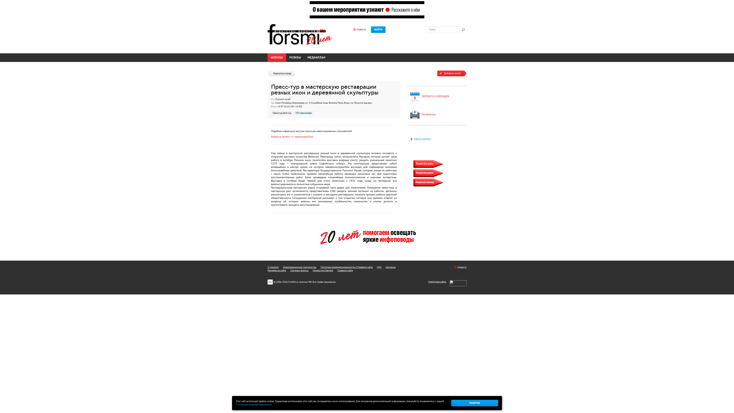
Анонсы (277, 57)
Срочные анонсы (299, 270)
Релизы (295, 57)
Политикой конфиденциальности (254, 404)
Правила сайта (345, 270)
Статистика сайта (437, 281)
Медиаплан (317, 57)
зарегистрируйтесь (304, 136)
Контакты (391, 267)
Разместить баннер (323, 270)
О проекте (273, 267)
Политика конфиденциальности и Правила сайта (347, 267)
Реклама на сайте (277, 270)
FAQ (379, 267)
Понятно (474, 403)
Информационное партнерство (299, 267)
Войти (378, 29)
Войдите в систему (280, 136)
